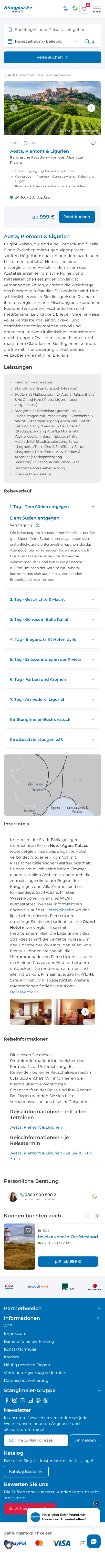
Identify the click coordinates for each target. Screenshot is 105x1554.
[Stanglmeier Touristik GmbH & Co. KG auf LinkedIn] (30, 1400)
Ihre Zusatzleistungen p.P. (36, 739)
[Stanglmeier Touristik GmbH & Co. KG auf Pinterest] (38, 1400)
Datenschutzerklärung (26, 1380)
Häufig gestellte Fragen (27, 1365)
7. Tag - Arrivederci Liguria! (37, 699)
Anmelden (85, 1440)
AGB (8, 1325)
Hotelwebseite (59, 910)
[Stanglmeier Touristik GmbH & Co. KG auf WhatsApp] (46, 1400)
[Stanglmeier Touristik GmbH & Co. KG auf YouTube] (22, 1400)
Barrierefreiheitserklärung (29, 1341)
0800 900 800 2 (40, 1195)
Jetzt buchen (77, 216)
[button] (9, 1545)
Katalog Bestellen (26, 1471)
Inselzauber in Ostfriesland (68, 1237)
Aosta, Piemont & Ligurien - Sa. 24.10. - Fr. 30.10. (51, 1156)
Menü (97, 11)
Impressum (15, 1333)
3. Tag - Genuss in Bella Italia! (39, 619)
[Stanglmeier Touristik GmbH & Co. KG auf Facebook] (7, 1400)
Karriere (11, 1357)
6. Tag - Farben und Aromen (38, 679)
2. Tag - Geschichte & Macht (37, 599)
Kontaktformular (20, 1349)
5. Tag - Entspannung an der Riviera (46, 659)
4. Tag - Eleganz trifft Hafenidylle (43, 639)
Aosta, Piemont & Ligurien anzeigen (39, 75)
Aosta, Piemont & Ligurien (36, 1127)
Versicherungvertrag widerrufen (35, 1372)
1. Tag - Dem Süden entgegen (39, 506)
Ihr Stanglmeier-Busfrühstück (40, 719)
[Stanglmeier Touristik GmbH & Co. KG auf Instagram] (15, 1400)
